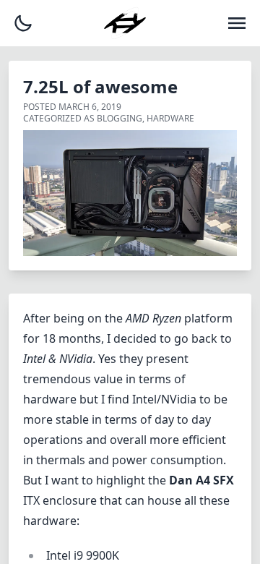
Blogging (119, 118)
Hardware (170, 118)
